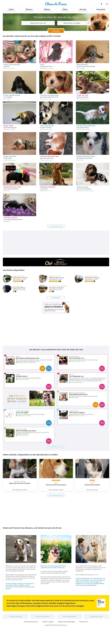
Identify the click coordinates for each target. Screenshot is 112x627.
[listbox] (88, 23)
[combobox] (38, 23)
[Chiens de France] (56, 4)
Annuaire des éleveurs (42, 616)
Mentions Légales (47, 622)
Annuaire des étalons (69, 616)
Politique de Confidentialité (66, 622)
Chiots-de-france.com (31, 622)
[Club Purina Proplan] (56, 262)
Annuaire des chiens (96, 616)
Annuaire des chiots (15, 616)
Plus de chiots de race (56, 226)
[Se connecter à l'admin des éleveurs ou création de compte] (107, 4)
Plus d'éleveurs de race (56, 446)
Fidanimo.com (83, 622)
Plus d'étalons (56, 297)
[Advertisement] (55, 242)
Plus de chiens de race (56, 495)
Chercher (56, 31)
